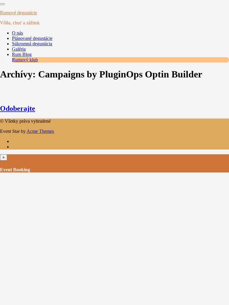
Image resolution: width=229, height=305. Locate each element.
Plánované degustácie (32, 38)
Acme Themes (40, 131)
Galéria (19, 49)
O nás (17, 32)
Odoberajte (17, 108)
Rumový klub (25, 59)
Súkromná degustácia (32, 43)
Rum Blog (22, 54)
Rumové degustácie (18, 12)
